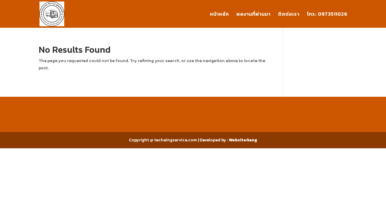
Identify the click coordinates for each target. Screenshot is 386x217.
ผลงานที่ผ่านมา (253, 14)
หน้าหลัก (219, 14)
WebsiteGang (243, 140)
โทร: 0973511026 (327, 14)
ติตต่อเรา (288, 14)
